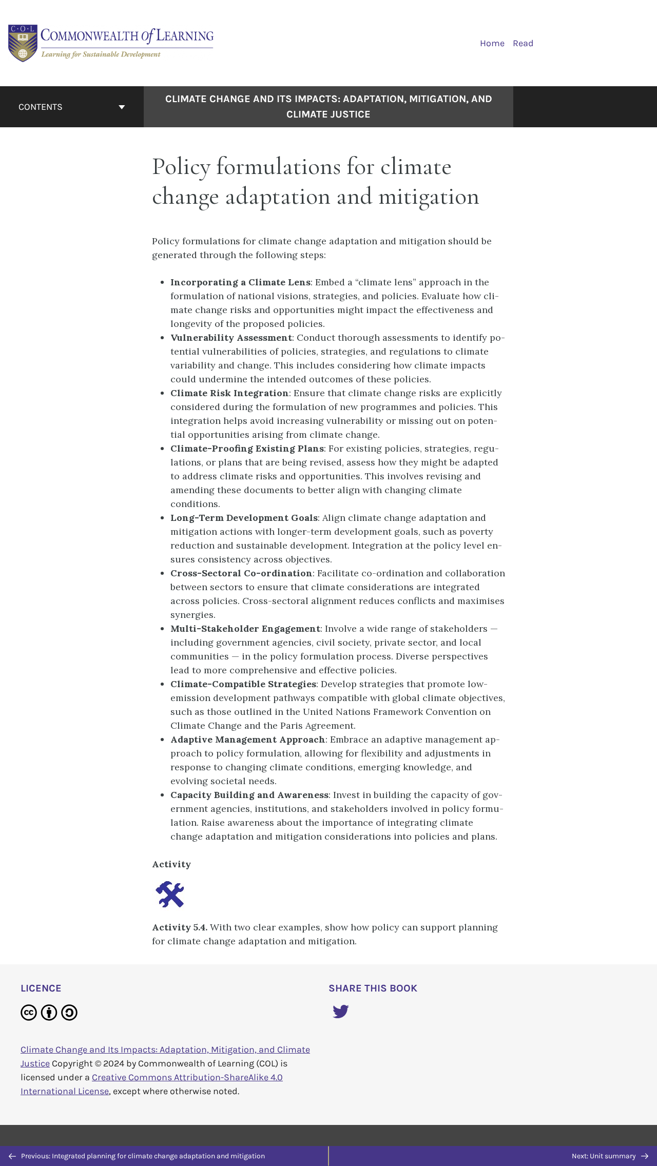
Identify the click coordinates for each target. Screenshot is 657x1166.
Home (492, 43)
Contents (40, 106)
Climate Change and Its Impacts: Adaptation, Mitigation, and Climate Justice (328, 106)
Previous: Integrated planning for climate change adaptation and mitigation (142, 1156)
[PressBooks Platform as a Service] (111, 42)
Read (523, 43)
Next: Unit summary (604, 1156)
